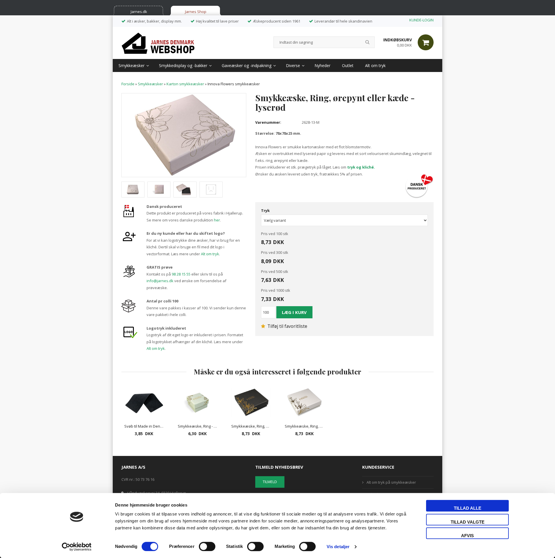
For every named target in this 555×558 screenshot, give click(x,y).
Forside (127, 83)
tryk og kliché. (361, 167)
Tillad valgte (467, 522)
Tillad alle (467, 508)
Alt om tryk (375, 65)
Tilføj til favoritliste (286, 326)
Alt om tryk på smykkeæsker (391, 482)
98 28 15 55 (181, 274)
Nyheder (322, 65)
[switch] (207, 546)
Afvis (467, 535)
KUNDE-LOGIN (421, 20)
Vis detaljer (338, 546)
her (217, 220)
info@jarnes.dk (160, 280)
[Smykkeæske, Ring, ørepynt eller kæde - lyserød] (183, 134)
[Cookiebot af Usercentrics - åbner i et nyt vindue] (76, 546)
